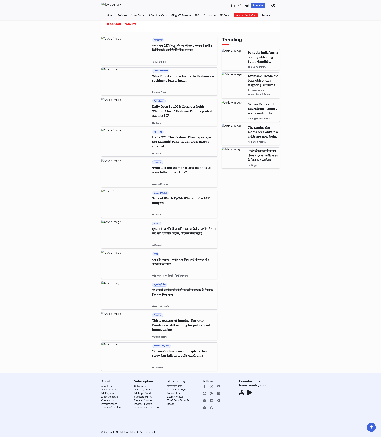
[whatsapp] (211, 408)
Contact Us (107, 400)
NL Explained (109, 393)
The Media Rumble (178, 400)
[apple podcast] (218, 394)
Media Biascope (176, 389)
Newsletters (174, 393)
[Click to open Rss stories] (211, 394)
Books (170, 403)
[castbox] (204, 408)
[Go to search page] (239, 5)
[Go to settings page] (371, 427)
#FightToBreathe (181, 15)
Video (110, 15)
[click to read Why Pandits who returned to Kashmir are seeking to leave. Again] (126, 81)
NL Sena (224, 15)
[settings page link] (247, 5)
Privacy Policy (109, 403)
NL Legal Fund (142, 393)
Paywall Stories (143, 400)
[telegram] (204, 401)
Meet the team (109, 396)
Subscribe (258, 5)
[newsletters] (232, 5)
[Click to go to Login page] (273, 5)
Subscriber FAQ (143, 396)
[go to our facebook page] (204, 386)
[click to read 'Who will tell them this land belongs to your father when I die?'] (126, 173)
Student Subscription (146, 407)
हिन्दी (197, 15)
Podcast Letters (143, 403)
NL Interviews (175, 396)
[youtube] (218, 386)
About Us (106, 385)
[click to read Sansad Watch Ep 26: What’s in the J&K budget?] (126, 204)
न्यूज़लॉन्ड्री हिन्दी (174, 385)
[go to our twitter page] (211, 386)
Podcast (122, 15)
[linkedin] (211, 401)
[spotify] (218, 401)
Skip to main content (116, 23)
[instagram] (204, 394)
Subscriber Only (157, 15)
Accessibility (108, 389)
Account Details (143, 389)
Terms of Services (111, 407)
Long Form (137, 15)
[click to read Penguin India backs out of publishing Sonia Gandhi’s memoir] (234, 59)
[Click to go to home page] (117, 4)
